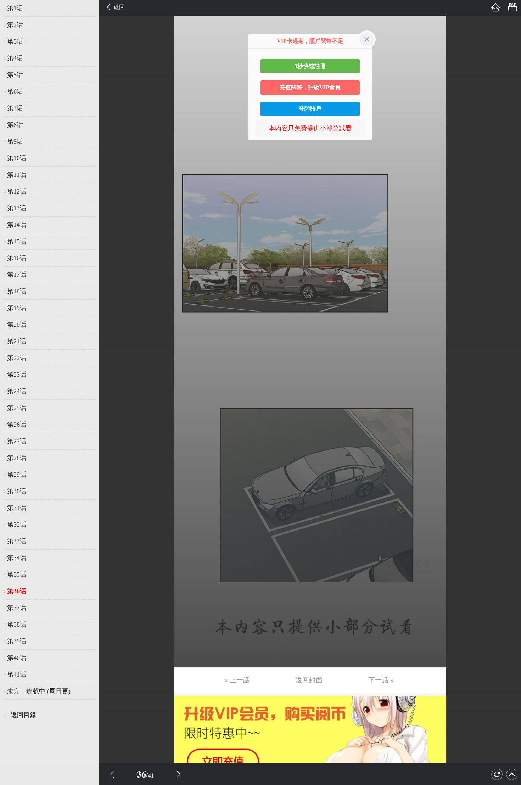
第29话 (16, 474)
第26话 (16, 424)
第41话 (16, 674)
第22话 (16, 357)
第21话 (16, 341)
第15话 (16, 241)
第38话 (16, 624)
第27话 (16, 441)
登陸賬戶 (310, 109)
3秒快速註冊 (310, 66)
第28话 (16, 457)
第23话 (16, 374)
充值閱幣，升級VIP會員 (310, 87)
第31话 (16, 507)
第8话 (15, 124)
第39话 (16, 641)
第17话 (16, 274)
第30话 (16, 491)
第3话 (15, 41)
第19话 (16, 308)
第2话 (15, 24)
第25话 (16, 407)
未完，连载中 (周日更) (39, 691)
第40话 (16, 657)
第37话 (16, 607)
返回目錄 (23, 714)
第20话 (16, 324)
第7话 (15, 108)
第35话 (16, 574)
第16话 (16, 258)
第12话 (16, 191)
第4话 (15, 58)
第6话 (15, 91)
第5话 (15, 74)
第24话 (16, 391)
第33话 (16, 541)
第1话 (15, 8)
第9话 (15, 141)
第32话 (16, 524)
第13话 (16, 208)
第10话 (16, 158)
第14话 (16, 224)
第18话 (16, 291)
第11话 (16, 174)
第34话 (16, 557)
